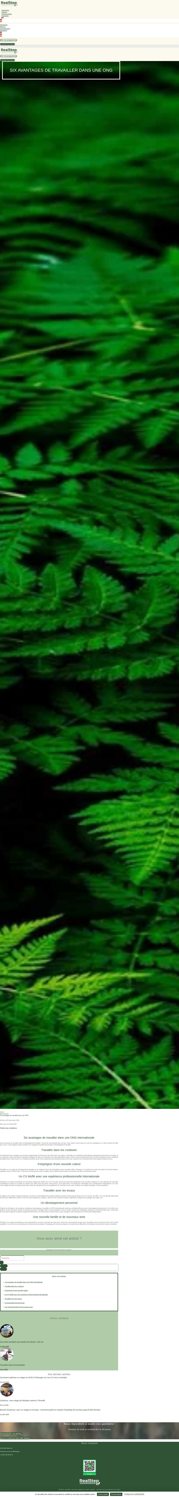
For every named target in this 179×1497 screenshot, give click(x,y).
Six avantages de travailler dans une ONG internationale (23, 1282)
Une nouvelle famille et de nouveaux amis (19, 1307)
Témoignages (7, 14)
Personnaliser (116, 1494)
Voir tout (3, 1269)
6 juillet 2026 (4, 1346)
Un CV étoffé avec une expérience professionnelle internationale (26, 1294)
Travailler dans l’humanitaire (12, 1365)
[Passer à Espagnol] (1, 21)
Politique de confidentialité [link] (134, 1494)
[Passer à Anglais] (1, 20)
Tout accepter (103, 1494)
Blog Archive (4, 1113)
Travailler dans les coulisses (14, 1286)
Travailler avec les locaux (13, 1299)
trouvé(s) (4, 1266)
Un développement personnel (14, 1303)
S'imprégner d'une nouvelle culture (16, 1290)
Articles (4, 12)
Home (2, 1112)
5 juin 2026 (4, 1369)
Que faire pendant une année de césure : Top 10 (21, 1342)
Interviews (5, 10)
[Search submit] (2, 1262)
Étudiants (5, 16)
